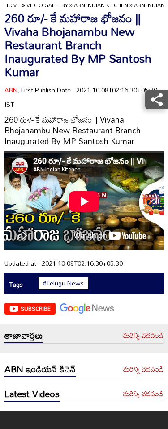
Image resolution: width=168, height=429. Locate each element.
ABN (10, 90)
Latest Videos (32, 393)
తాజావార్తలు (23, 335)
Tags (16, 284)
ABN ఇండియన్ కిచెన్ (40, 369)
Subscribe (36, 308)
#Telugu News (63, 283)
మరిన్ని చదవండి (143, 336)
